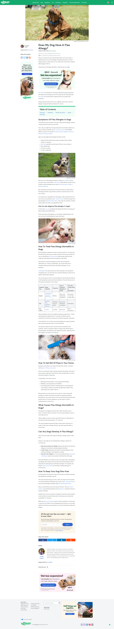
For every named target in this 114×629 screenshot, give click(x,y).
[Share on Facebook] (42, 540)
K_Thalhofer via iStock (70, 360)
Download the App (35, 603)
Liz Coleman (49, 562)
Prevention (42, 114)
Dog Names (47, 2)
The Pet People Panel (74, 2)
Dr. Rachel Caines (58, 198)
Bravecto (47, 306)
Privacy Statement (59, 530)
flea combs (41, 96)
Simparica (47, 304)
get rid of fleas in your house (49, 368)
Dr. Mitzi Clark (56, 182)
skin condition (66, 180)
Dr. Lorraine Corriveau (59, 129)
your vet (47, 209)
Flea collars (41, 92)
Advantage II (48, 293)
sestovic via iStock (71, 243)
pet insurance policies (49, 501)
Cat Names (58, 2)
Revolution (47, 295)
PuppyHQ (65, 2)
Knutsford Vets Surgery (52, 200)
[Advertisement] (56, 79)
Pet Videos (84, 2)
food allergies (44, 456)
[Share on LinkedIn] (61, 540)
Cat (53, 2)
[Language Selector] (108, 2)
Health (54, 51)
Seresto (47, 309)
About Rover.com (24, 603)
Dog (42, 2)
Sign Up (67, 524)
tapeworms (61, 488)
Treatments (50, 112)
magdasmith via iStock (70, 178)
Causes (69, 112)
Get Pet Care (36, 2)
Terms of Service (24, 606)
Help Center (46, 609)
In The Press (33, 605)
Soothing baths (42, 270)
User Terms (23, 608)
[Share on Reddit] (70, 540)
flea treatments (52, 256)
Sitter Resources (24, 605)
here (59, 53)
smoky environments (47, 465)
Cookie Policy (24, 610)
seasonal (72, 454)
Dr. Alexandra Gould (69, 481)
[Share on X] (52, 540)
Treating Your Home (60, 112)
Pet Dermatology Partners (65, 483)
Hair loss (43, 144)
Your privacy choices (27, 619)
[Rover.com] (5, 2)
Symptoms (42, 112)
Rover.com (37, 624)
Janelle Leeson (42, 557)
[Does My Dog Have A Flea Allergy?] (57, 22)
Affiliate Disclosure (35, 606)
